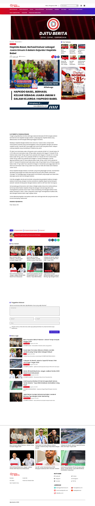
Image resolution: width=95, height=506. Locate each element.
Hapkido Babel (18, 230)
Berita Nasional (14, 270)
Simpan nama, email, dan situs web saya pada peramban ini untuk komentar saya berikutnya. (33, 327)
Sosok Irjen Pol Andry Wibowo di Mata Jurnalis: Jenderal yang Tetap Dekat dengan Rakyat (34, 259)
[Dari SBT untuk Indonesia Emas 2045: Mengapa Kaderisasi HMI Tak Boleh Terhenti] (47, 458)
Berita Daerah (13, 254)
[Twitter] (52, 240)
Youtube (58, 481)
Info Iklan (12, 480)
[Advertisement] (27, 1)
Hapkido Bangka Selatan (31, 230)
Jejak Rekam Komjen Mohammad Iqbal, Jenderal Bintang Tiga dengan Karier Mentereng (51, 275)
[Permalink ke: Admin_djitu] (11, 57)
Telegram (57, 478)
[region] (47, 28)
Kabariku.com (59, 493)
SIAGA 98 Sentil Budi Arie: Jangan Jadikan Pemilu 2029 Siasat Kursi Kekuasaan (17, 275)
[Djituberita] (15, 5)
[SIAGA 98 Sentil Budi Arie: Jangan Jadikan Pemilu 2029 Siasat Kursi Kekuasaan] (18, 267)
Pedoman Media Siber (28, 480)
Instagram (75, 478)
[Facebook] (49, 240)
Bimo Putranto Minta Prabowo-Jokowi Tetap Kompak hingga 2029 (16, 259)
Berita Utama (13, 44)
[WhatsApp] (58, 240)
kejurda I (42, 230)
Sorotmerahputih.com (62, 490)
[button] (77, 5)
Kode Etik (25, 478)
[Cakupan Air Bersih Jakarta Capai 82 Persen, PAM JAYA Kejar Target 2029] (52, 251)
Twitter (74, 476)
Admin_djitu (15, 56)
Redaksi (12, 478)
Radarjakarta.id (77, 490)
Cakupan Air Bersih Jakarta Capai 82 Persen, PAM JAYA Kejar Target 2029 (51, 259)
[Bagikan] (58, 57)
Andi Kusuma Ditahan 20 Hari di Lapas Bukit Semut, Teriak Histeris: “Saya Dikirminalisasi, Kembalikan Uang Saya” (34, 275)
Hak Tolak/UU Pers (14, 483)
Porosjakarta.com (78, 487)
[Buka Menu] (84, 6)
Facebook (57, 476)
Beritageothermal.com (62, 487)
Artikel (29, 254)
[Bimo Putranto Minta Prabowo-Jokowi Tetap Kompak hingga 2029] (18, 251)
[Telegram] (55, 240)
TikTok (74, 481)
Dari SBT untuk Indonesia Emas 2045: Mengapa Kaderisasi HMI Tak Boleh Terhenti (73, 63)
